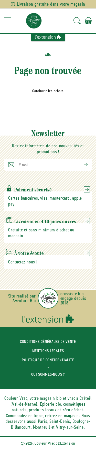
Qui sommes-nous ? (48, 374)
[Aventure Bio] (48, 298)
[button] (7, 20)
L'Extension (66, 443)
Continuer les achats (48, 91)
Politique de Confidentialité (48, 360)
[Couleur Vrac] (33, 21)
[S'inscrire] (82, 165)
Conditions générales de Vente (48, 341)
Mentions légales (48, 350)
